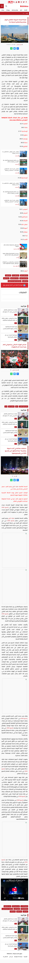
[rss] (14, 2)
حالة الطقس (8, 275)
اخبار (21, 10)
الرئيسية (27, 13)
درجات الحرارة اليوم (14, 278)
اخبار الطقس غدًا (16, 275)
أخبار (23, 13)
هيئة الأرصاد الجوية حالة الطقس (14, 281)
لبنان (6, 406)
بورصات (8, 10)
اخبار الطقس (25, 281)
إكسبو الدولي (16, 909)
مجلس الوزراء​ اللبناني (23, 406)
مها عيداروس (19, 44)
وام (15, 476)
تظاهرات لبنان (11, 406)
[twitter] (14, 48)
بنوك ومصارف (15, 10)
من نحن (11, 957)
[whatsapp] (11, 48)
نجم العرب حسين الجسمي (7, 909)
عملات (2, 10)
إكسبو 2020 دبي (24, 906)
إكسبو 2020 (5, 507)
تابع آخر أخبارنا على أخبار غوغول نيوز (13, 285)
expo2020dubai (24, 909)
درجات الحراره (6, 278)
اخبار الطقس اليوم (24, 275)
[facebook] (17, 48)
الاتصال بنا (5, 957)
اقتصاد (25, 10)
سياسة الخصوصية (18, 957)
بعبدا (17, 406)
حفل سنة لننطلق (7, 906)
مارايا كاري (15, 486)
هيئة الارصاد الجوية (23, 278)
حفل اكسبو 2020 (16, 906)
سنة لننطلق (19, 911)
